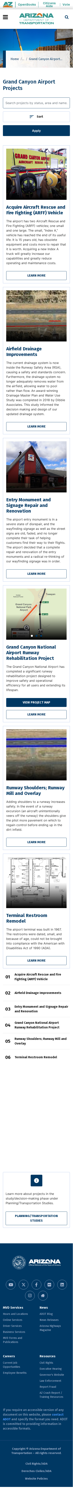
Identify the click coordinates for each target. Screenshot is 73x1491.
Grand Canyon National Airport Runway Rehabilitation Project (31, 652)
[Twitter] (23, 1284)
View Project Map (36, 702)
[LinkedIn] (62, 1284)
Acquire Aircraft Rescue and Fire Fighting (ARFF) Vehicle (35, 209)
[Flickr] (49, 1284)
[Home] (36, 19)
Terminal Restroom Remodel (36, 1057)
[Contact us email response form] (43, 1296)
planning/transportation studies (36, 1218)
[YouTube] (11, 1284)
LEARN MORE (36, 275)
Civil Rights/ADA (36, 1463)
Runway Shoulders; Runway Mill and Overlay (35, 790)
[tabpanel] (36, 614)
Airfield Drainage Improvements (24, 351)
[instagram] (30, 1296)
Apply (36, 131)
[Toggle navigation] (5, 17)
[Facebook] (36, 1284)
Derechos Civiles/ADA (36, 1471)
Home (14, 59)
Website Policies (36, 1478)
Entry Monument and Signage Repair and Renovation (28, 505)
